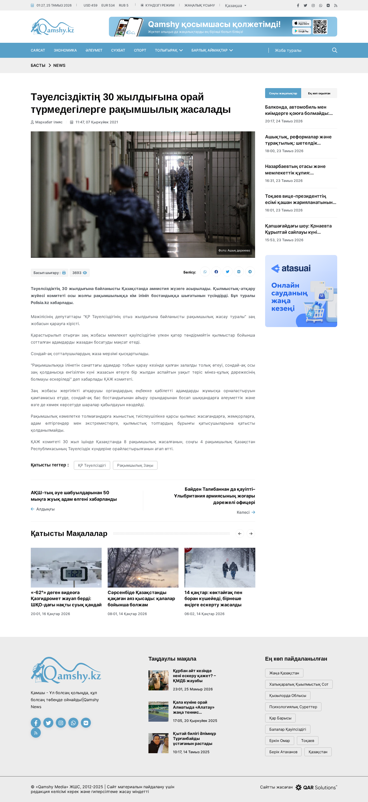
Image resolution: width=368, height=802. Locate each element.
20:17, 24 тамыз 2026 (284, 121)
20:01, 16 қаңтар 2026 (50, 614)
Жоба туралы (288, 50)
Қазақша (234, 5)
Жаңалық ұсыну (200, 5)
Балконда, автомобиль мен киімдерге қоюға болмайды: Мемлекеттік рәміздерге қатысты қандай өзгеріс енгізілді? (297, 110)
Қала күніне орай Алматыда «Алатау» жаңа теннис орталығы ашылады (194, 707)
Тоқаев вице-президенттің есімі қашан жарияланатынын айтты (299, 199)
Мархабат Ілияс (49, 122)
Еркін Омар (279, 740)
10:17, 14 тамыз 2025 (191, 752)
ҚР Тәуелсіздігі (92, 465)
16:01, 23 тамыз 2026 (284, 210)
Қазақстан (318, 751)
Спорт (140, 50)
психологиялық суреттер (293, 706)
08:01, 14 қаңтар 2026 (127, 614)
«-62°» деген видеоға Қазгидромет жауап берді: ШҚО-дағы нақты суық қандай (66, 598)
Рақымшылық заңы (135, 465)
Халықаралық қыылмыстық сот (298, 684)
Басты (38, 65)
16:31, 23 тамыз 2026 (284, 180)
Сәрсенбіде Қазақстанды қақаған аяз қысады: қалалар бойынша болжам (141, 598)
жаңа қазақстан (284, 673)
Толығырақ (166, 50)
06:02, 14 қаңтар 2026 (205, 614)
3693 (77, 273)
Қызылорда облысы (287, 695)
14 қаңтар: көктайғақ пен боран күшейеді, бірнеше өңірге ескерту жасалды (213, 598)
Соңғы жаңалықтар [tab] (283, 93)
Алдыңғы (45, 508)
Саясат (38, 50)
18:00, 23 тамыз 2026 (284, 151)
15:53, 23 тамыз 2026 (284, 240)
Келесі (243, 512)
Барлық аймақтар (210, 50)
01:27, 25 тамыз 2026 (54, 5)
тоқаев (307, 740)
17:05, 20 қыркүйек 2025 (195, 720)
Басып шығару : (47, 273)
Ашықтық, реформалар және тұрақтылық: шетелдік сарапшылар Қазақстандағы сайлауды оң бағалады (298, 140)
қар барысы (280, 718)
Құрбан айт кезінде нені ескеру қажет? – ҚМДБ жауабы (194, 675)
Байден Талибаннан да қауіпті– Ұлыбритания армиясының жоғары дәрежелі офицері (214, 495)
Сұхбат (118, 50)
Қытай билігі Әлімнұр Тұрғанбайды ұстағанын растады (194, 738)
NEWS (59, 65)
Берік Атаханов (283, 751)
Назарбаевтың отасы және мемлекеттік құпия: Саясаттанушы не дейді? (295, 170)
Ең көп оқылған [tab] (319, 93)
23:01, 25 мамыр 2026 (193, 689)
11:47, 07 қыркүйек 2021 (96, 122)
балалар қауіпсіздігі (287, 729)
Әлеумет (94, 50)
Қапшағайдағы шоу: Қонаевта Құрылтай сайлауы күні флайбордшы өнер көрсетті (298, 229)
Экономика (65, 50)
